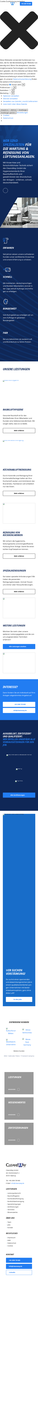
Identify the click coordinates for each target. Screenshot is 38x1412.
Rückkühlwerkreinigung (15, 1201)
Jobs (8, 1225)
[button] (19, 31)
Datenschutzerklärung (22, 79)
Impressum (11, 1238)
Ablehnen (14, 110)
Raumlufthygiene (13, 1196)
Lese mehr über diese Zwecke (15, 104)
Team (9, 1222)
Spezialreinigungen (14, 1204)
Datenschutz (8, 118)
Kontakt (10, 1228)
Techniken (10, 1210)
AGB (8, 1240)
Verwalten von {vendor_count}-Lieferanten (20, 101)
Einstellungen (23, 110)
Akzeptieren (5, 110)
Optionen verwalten (11, 96)
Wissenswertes (12, 1212)
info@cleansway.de (17, 1183)
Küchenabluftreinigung (15, 1199)
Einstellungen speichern (8, 113)
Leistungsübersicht (14, 1193)
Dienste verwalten (10, 98)
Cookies (6, 115)
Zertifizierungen (13, 1207)
